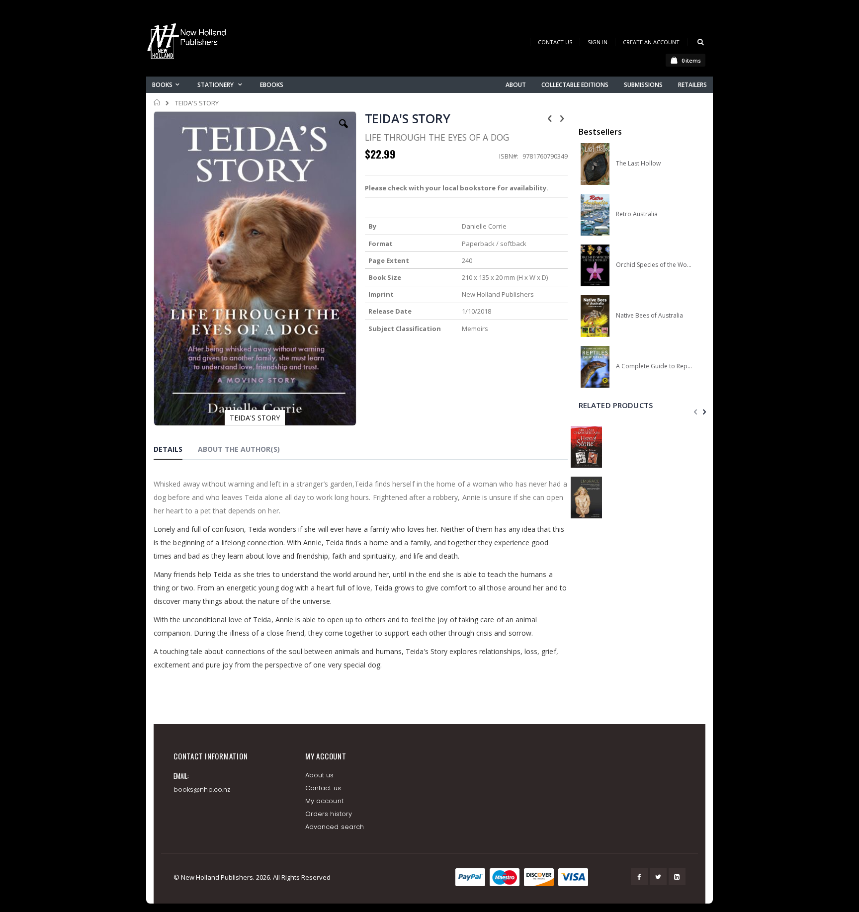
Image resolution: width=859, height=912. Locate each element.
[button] (343, 131)
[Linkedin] (677, 876)
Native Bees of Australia (649, 316)
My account (324, 801)
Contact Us (555, 42)
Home (157, 102)
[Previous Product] (549, 118)
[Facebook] (639, 876)
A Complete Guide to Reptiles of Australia (654, 366)
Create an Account (651, 42)
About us (319, 775)
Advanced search (334, 826)
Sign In (597, 42)
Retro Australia (637, 214)
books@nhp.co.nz (201, 789)
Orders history (328, 814)
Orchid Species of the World (654, 265)
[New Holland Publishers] (188, 43)
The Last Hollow (638, 163)
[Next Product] (562, 118)
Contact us (323, 788)
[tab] (175, 451)
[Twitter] (658, 876)
